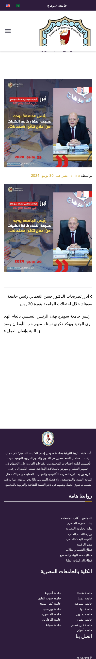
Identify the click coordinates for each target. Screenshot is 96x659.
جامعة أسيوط (53, 593)
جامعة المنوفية (83, 603)
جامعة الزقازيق (51, 619)
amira (75, 175)
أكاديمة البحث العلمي (79, 539)
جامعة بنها (86, 609)
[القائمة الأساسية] (8, 31)
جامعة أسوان (84, 630)
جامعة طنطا (84, 593)
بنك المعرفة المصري (79, 523)
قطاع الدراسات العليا (79, 560)
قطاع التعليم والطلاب (79, 549)
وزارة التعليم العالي (80, 534)
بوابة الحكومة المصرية (79, 528)
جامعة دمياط (53, 625)
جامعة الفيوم (84, 619)
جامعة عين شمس (81, 625)
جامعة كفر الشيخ (50, 603)
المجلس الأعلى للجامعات (76, 518)
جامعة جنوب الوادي (49, 598)
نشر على (49, 175)
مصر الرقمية (84, 544)
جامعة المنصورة (51, 614)
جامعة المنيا (85, 598)
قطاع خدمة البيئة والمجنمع (76, 555)
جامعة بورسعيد (52, 609)
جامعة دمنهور (84, 614)
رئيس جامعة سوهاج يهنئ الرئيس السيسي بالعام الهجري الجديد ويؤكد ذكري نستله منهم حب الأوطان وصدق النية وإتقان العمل (47, 323)
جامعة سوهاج (57, 5)
